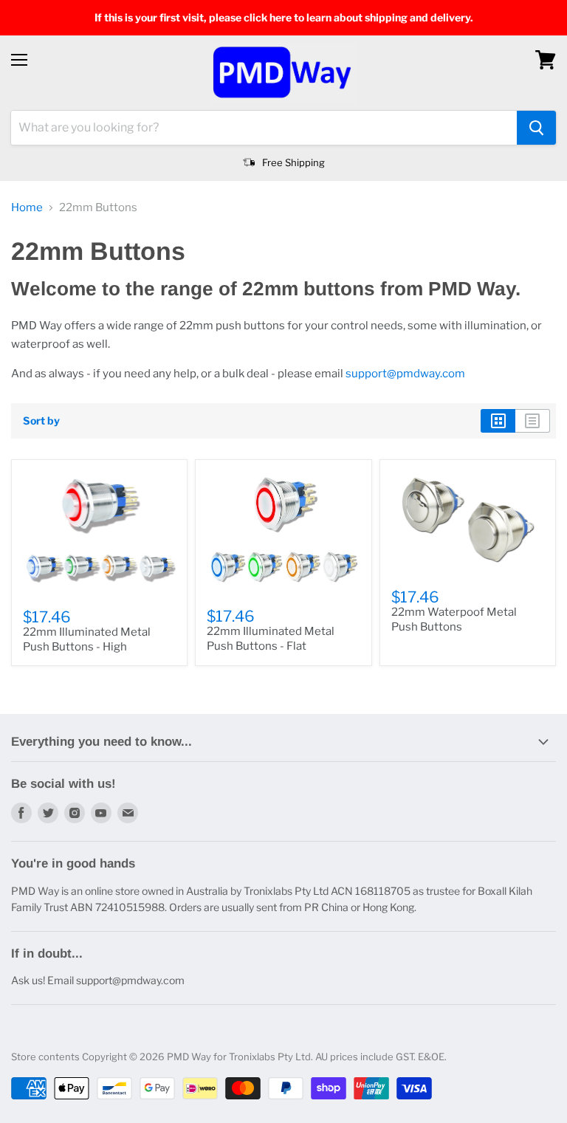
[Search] (536, 128)
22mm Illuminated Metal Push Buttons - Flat (270, 639)
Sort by (41, 421)
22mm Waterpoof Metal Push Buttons (454, 619)
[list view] (532, 421)
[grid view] (498, 421)
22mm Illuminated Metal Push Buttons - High (87, 639)
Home (27, 208)
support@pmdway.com (405, 373)
